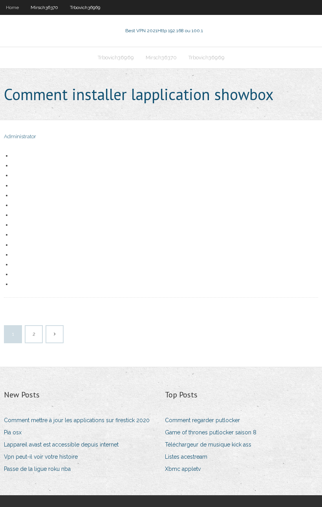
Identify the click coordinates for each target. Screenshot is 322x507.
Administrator (20, 136)
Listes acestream (186, 457)
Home (12, 7)
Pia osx (13, 432)
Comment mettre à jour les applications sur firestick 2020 (77, 420)
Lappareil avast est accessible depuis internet (61, 444)
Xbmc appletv (183, 469)
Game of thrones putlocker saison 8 (210, 432)
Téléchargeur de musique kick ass (208, 444)
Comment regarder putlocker (202, 420)
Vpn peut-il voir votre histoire (41, 457)
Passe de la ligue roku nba (37, 469)
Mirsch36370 (44, 7)
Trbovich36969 (85, 7)
